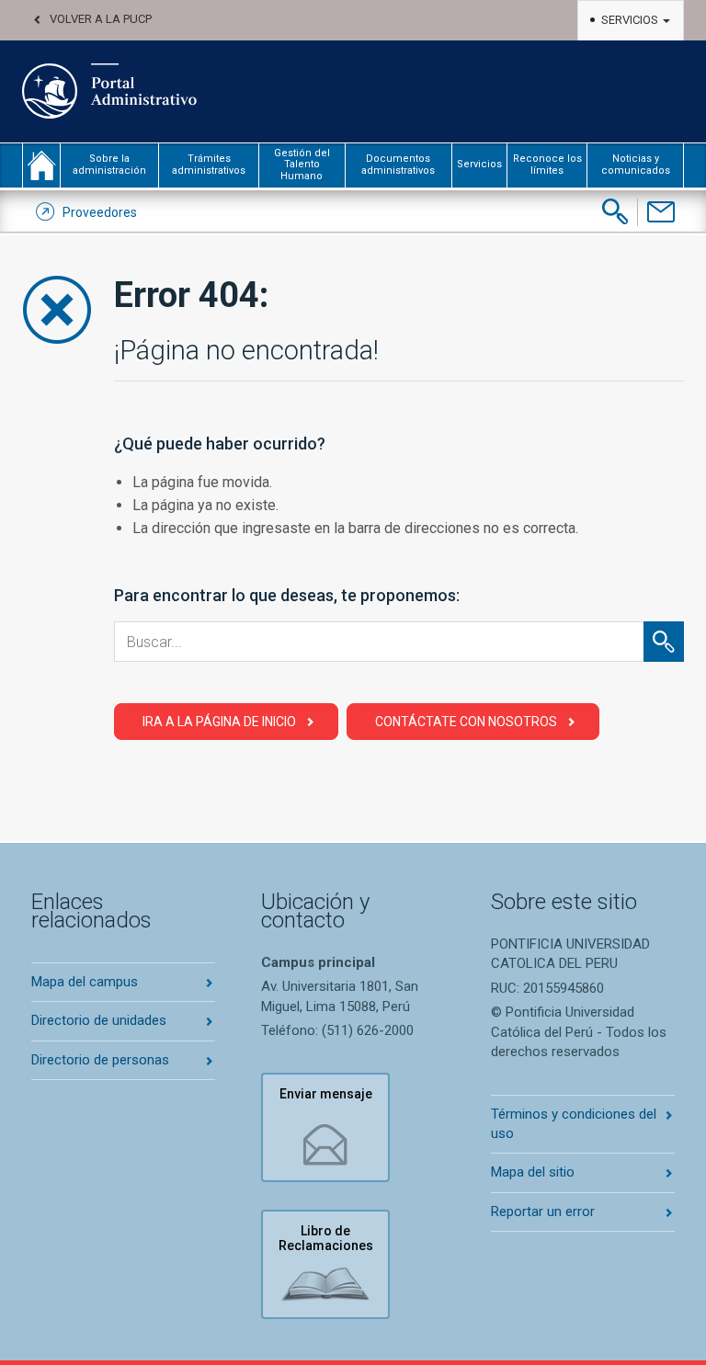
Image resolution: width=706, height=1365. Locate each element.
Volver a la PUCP (101, 19)
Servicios (631, 20)
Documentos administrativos (398, 164)
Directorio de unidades (98, 1020)
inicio (41, 165)
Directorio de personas (100, 1060)
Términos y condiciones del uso (573, 1124)
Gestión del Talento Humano (302, 164)
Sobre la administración (109, 164)
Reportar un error (543, 1211)
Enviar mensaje (325, 1093)
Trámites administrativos (208, 164)
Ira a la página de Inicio (219, 721)
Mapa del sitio (533, 1172)
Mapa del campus (84, 981)
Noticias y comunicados (635, 164)
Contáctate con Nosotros (466, 721)
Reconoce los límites (547, 164)
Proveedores (100, 212)
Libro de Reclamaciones (326, 1238)
